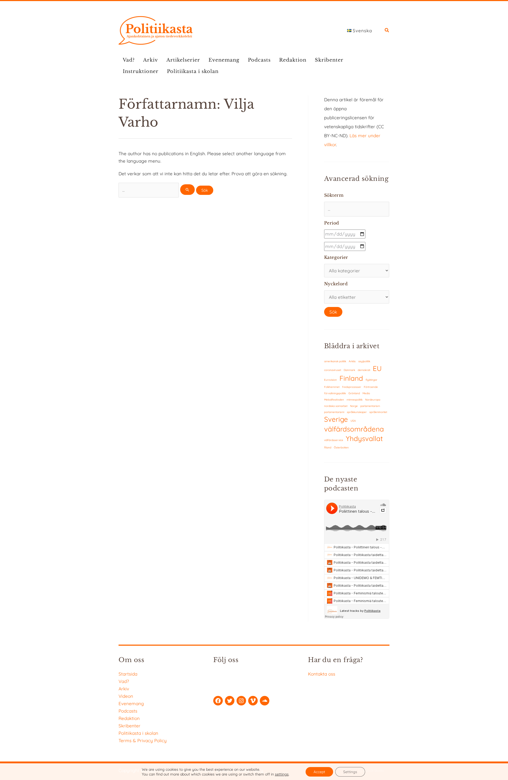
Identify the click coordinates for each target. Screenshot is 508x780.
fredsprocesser (351, 387)
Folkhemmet (331, 387)
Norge (354, 406)
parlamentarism (370, 406)
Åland (327, 447)
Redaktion (292, 60)
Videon (126, 696)
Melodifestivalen (334, 399)
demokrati (364, 370)
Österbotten (341, 447)
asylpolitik (364, 361)
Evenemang (223, 60)
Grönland (354, 393)
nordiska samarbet (335, 406)
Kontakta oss (321, 674)
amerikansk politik (335, 361)
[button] (387, 31)
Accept (319, 771)
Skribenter (329, 60)
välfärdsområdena (354, 429)
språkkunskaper (357, 412)
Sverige (336, 419)
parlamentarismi (334, 412)
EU (377, 368)
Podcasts (259, 60)
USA (353, 421)
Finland (351, 378)
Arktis (352, 361)
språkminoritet (378, 412)
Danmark (349, 370)
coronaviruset (332, 370)
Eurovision (330, 380)
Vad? (129, 60)
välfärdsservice (333, 440)
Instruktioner (140, 71)
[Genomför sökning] (187, 189)
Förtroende (371, 387)
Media (366, 393)
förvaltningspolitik (335, 393)
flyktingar (371, 380)
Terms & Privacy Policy (143, 740)
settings (282, 774)
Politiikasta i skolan (193, 71)
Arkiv (150, 60)
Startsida (128, 674)
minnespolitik (354, 399)
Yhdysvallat (364, 438)
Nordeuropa (372, 399)
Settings (350, 771)
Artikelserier (183, 60)
